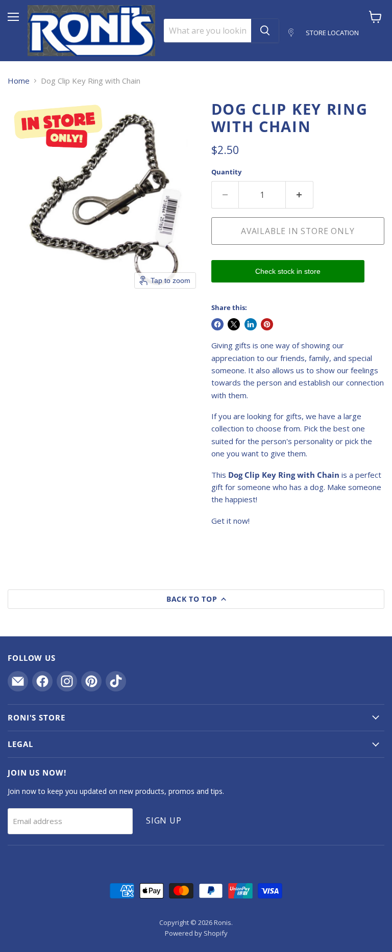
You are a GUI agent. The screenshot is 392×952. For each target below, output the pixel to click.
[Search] (265, 30)
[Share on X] (234, 324)
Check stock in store (288, 271)
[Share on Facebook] (217, 324)
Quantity (226, 172)
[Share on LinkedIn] (250, 324)
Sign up (164, 820)
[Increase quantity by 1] (299, 195)
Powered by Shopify (196, 933)
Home (19, 80)
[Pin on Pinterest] (267, 324)
